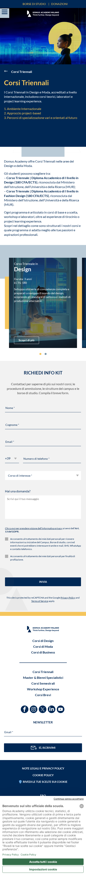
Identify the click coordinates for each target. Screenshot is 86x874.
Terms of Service (39, 601)
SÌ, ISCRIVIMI (47, 747)
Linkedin (52, 707)
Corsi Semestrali (43, 683)
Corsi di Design (43, 641)
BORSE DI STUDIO (34, 4)
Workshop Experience (43, 689)
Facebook (25, 707)
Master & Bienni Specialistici (43, 677)
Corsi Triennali (43, 672)
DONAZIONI (59, 4)
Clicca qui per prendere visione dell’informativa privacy (33, 528)
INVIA (43, 581)
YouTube (61, 707)
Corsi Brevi (43, 695)
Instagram (34, 707)
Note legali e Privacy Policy (43, 768)
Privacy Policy (68, 597)
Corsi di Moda (43, 646)
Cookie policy (43, 775)
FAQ (43, 795)
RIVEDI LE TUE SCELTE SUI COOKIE (45, 781)
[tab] (40, 354)
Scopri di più (26, 340)
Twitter (43, 707)
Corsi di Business (43, 652)
